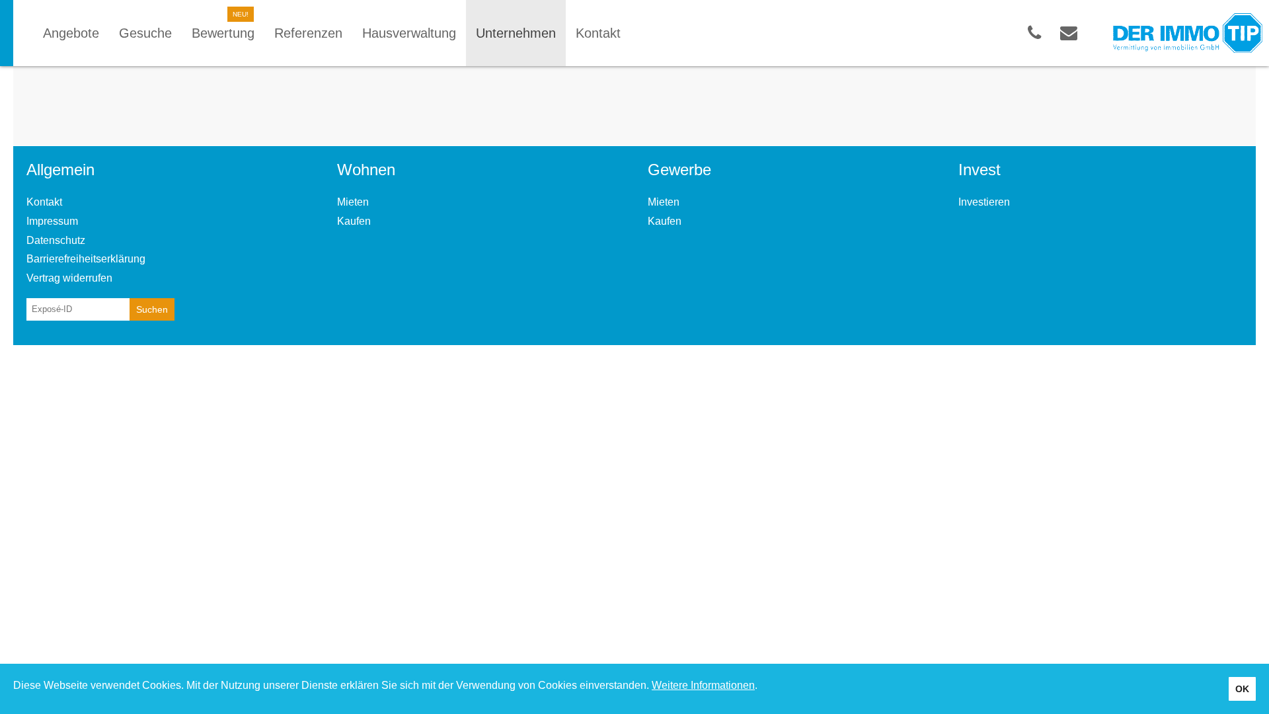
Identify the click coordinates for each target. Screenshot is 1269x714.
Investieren (984, 202)
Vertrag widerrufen (69, 278)
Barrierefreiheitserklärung (85, 258)
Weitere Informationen (703, 685)
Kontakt (44, 202)
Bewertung (223, 33)
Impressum (52, 221)
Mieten (353, 202)
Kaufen (354, 221)
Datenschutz (55, 240)
